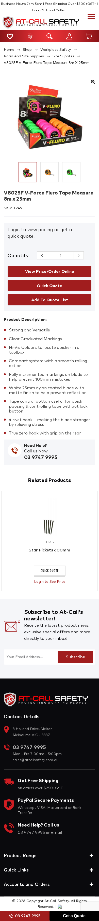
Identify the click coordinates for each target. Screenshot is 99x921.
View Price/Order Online (49, 272)
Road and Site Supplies (24, 56)
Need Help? (35, 446)
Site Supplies (63, 56)
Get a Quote (74, 916)
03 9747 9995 (27, 916)
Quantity (18, 256)
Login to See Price (49, 582)
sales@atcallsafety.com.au (35, 760)
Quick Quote (50, 570)
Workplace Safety (55, 50)
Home (9, 50)
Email (56, 833)
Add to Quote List (49, 300)
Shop (27, 50)
